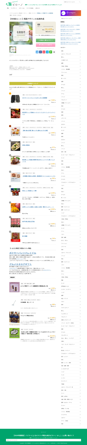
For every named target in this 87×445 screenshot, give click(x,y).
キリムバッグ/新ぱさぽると (27, 315)
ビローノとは (21, 8)
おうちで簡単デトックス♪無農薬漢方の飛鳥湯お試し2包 (34, 286)
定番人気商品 (26, 145)
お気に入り (37, 8)
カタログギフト (13, 268)
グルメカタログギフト (20, 264)
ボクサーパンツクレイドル (22, 253)
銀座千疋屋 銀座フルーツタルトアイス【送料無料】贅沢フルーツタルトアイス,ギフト (71, 43)
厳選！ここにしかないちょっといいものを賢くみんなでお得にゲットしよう (43, 437)
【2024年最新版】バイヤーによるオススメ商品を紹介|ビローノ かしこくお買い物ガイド (43, 435)
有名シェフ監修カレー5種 (29, 190)
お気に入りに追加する (46, 44)
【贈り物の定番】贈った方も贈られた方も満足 (35, 130)
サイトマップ (43, 432)
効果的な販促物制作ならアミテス (48, 35)
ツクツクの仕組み (29, 8)
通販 (8, 8)
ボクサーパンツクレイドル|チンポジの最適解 (34, 98)
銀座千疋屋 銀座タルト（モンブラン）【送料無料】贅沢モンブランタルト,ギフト (71, 38)
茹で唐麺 (24, 236)
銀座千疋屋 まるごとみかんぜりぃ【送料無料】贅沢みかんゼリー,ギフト (70, 30)
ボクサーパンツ (20, 258)
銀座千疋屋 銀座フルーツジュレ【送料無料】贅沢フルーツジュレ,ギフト (71, 34)
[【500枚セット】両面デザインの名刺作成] (47, 52)
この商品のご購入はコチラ (45, 40)
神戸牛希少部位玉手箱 (28, 221)
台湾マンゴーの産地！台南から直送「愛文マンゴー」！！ (38, 207)
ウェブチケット (14, 8)
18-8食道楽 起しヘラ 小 (27, 302)
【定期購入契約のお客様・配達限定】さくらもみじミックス (38, 176)
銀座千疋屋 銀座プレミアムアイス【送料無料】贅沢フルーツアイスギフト (70, 26)
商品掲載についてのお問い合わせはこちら (45, 48)
